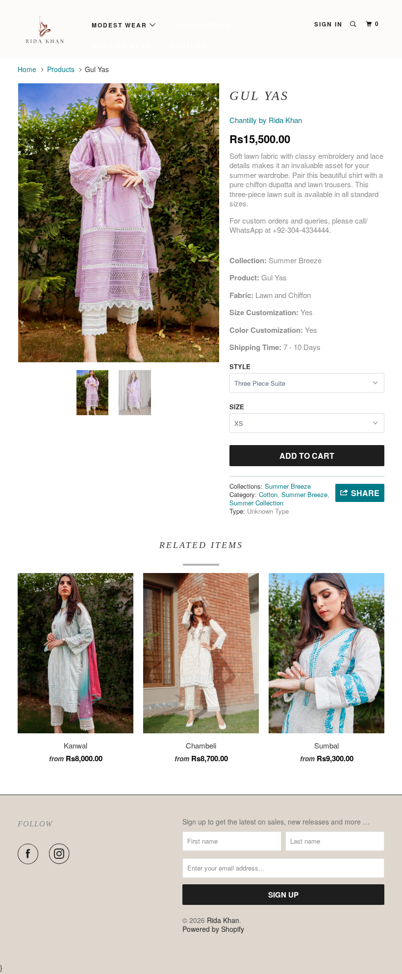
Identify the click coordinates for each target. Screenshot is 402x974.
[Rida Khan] (48, 29)
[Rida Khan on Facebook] (30, 854)
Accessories (203, 25)
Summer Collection (256, 502)
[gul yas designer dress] (119, 223)
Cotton (268, 494)
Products (61, 69)
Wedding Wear (121, 45)
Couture (188, 45)
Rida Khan (223, 920)
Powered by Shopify (213, 929)
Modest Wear (121, 25)
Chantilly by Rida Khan (265, 120)
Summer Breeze (288, 486)
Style (240, 366)
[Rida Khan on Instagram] (61, 854)
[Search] (354, 24)
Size (236, 406)
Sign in (328, 24)
